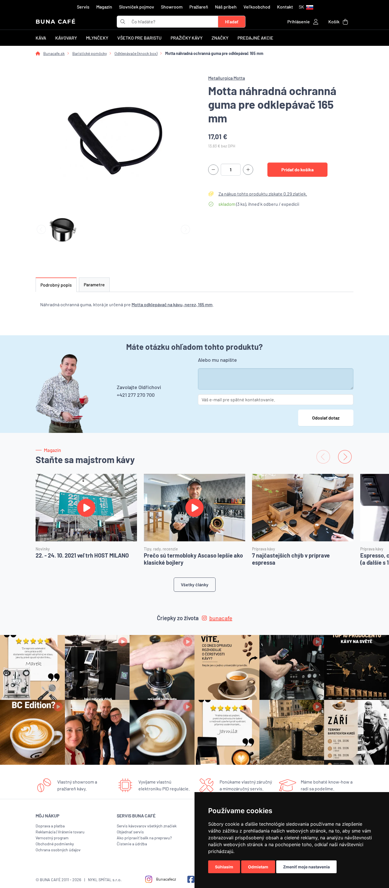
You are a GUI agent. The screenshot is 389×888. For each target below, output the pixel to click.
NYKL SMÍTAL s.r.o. (105, 879)
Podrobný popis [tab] (56, 284)
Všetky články (194, 584)
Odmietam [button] (258, 866)
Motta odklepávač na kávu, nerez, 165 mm (172, 304)
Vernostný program (52, 837)
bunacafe (220, 617)
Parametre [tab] (94, 284)
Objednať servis (130, 831)
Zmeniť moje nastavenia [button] (306, 866)
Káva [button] (41, 37)
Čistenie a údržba (132, 843)
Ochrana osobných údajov (58, 849)
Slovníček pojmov (136, 6)
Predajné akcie (255, 37)
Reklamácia (46, 831)
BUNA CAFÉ (56, 21)
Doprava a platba (50, 825)
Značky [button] (220, 37)
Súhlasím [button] (224, 866)
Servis (83, 6)
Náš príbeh (226, 6)
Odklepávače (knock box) (135, 53)
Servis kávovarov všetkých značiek (147, 825)
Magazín (104, 6)
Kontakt (285, 6)
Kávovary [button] (66, 37)
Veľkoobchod (256, 6)
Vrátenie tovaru (71, 831)
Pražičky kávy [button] (186, 37)
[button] (306, 7)
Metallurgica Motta (226, 78)
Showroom (172, 6)
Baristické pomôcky (89, 53)
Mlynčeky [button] (97, 37)
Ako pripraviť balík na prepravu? (144, 837)
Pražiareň (198, 6)
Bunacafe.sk (54, 53)
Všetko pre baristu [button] (139, 37)
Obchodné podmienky (55, 843)
